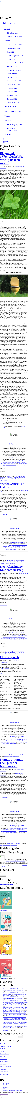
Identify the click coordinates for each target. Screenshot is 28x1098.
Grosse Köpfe (3, 1059)
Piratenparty (11, 653)
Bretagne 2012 (12, 99)
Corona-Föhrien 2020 (14, 70)
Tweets (7, 116)
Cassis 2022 (11, 59)
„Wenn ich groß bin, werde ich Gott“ (17, 457)
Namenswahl (14, 845)
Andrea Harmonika (4, 1043)
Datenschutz (6, 1088)
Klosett (19, 479)
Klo (16, 479)
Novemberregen (4, 1071)
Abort (23, 476)
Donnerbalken (16, 477)
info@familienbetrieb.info (6, 884)
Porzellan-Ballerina (4, 563)
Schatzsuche (18, 653)
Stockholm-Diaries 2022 (15, 63)
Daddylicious (9, 477)
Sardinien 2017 (12, 77)
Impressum (5, 1087)
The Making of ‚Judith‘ (14, 125)
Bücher (7, 120)
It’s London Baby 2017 (14, 81)
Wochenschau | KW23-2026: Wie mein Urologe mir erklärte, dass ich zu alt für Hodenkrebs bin (15, 989)
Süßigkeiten (12, 563)
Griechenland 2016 (13, 84)
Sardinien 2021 (12, 66)
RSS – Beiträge (6, 1083)
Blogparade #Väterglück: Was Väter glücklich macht (11, 158)
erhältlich (4, 930)
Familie (13, 756)
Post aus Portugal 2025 (14, 45)
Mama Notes (3, 1064)
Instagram (5, 141)
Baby (1, 845)
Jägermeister (19, 561)
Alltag (7, 29)
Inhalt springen (8, 23)
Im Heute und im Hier (14, 36)
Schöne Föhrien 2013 (14, 95)
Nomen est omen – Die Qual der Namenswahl (13, 763)
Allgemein (8, 476)
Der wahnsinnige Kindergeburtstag (11, 568)
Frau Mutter (3, 1056)
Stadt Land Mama (4, 1074)
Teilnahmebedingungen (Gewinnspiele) (12, 1090)
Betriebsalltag (10, 560)
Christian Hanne (18, 166)
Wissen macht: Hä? (12, 111)
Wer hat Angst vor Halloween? (12, 485)
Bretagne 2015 (12, 88)
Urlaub (7, 40)
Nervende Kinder (4, 653)
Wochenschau (10, 106)
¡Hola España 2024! (13, 48)
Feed (4, 142)
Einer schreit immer (4, 1054)
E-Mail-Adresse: (4, 873)
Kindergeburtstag (12, 652)
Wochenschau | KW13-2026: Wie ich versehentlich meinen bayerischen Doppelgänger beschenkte (15, 1023)
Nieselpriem (3, 1069)
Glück (1, 479)
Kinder (13, 479)
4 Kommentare (4, 492)
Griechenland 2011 (13, 102)
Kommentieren (3, 662)
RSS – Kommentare (7, 1085)
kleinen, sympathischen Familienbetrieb (15, 861)
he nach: (2, 1037)
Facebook (5, 139)
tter (3, 138)
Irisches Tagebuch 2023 (15, 56)
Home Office (13, 561)
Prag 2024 (10, 52)
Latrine (23, 479)
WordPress (11, 1092)
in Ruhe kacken (7, 479)
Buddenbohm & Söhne (5, 1046)
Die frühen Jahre (12, 33)
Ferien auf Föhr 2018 (14, 74)
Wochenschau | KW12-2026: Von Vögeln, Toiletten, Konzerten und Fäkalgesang (15, 1027)
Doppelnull (23, 477)
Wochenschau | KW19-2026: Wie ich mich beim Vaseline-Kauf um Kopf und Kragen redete (14, 997)
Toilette (5, 480)
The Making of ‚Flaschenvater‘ (12, 129)
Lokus (1, 480)
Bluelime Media (4, 1094)
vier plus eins (3, 1076)
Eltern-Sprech (9, 657)
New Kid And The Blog (5, 1066)
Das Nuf (2, 1051)
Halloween (6, 561)
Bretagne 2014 (12, 92)
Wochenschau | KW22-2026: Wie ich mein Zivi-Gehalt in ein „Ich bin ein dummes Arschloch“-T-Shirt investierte (14, 994)
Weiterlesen (3, 514)
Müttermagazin (6, 668)
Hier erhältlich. (3, 910)
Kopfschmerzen (20, 652)
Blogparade (2, 477)
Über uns (8, 134)
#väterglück (19, 476)
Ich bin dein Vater (4, 1061)
